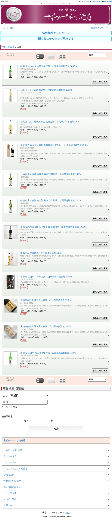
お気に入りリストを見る (15, 468)
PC (68, 512)
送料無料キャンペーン (56, 32)
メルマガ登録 (10, 499)
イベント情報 (7, 28)
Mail (110, 1)
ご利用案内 (8, 474)
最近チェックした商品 (103, 24)
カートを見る (10, 456)
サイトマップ (10, 493)
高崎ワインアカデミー (101, 28)
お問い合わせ (10, 505)
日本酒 (11, 47)
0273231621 (97, 1)
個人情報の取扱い (12, 487)
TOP (3, 47)
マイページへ (10, 462)
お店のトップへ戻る (13, 450)
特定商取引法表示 (12, 481)
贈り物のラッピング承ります (56, 38)
